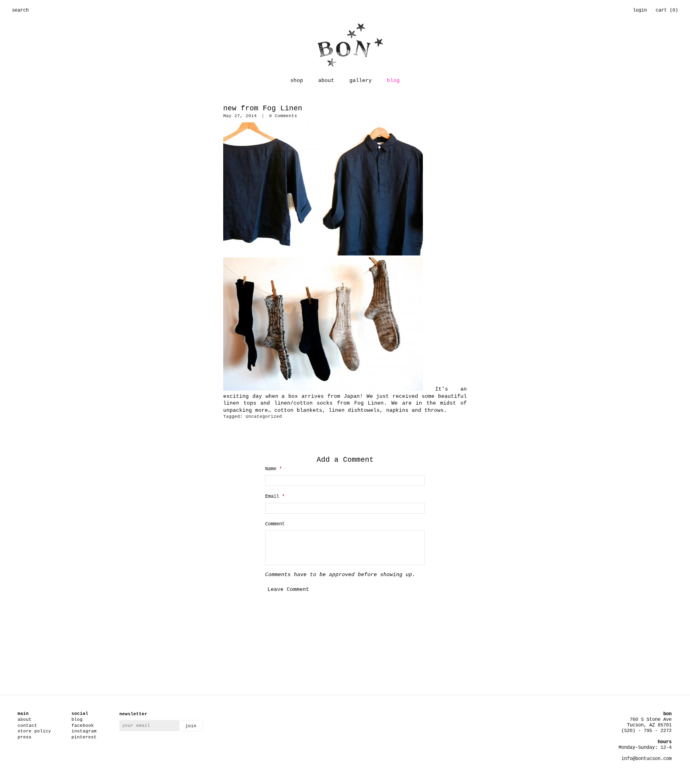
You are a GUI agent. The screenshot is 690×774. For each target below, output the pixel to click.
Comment (275, 524)
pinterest (84, 737)
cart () (667, 10)
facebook (82, 725)
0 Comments (283, 116)
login (640, 10)
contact (27, 725)
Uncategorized (264, 416)
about (326, 81)
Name (273, 469)
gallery (360, 81)
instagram (84, 731)
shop (296, 81)
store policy (34, 731)
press (25, 737)
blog (393, 81)
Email (275, 496)
